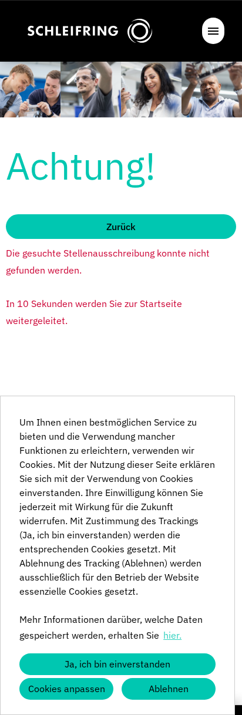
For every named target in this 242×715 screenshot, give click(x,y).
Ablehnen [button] (169, 688)
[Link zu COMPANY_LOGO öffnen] (90, 31)
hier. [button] (172, 635)
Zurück (121, 226)
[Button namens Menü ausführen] (213, 31)
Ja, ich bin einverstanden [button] (117, 664)
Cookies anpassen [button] (66, 688)
